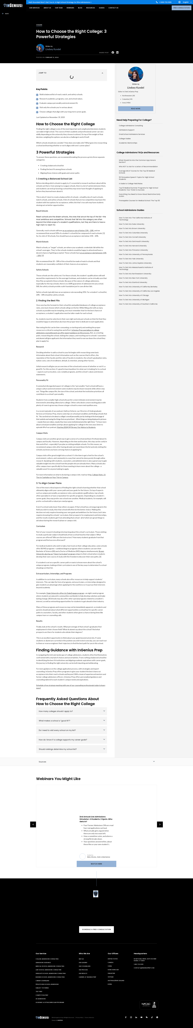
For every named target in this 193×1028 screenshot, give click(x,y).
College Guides (125, 138)
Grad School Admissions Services (132, 134)
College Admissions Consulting (131, 125)
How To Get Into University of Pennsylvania (136, 254)
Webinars (70, 8)
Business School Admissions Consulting (50, 977)
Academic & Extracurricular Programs (50, 1002)
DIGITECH (60, 1020)
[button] (113, 52)
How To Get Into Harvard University (133, 246)
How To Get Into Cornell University (132, 237)
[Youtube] (141, 1017)
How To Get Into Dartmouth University (134, 241)
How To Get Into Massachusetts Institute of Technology (136, 268)
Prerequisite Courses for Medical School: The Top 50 (139, 200)
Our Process (83, 970)
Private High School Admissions (47, 984)
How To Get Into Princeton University (133, 250)
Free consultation (181, 8)
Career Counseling (42, 981)
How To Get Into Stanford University (133, 282)
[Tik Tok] (152, 1017)
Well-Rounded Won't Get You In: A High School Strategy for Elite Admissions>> (60, 2)
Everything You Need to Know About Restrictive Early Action (139, 195)
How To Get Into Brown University (132, 228)
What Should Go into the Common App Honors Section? (137, 161)
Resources (90, 8)
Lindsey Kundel (53, 49)
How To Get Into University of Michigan (134, 300)
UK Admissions (41, 999)
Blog (80, 8)
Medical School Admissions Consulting (50, 966)
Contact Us (113, 8)
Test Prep (39, 991)
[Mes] (146, 1017)
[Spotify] (157, 1017)
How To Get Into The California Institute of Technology (135, 219)
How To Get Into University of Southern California (138, 304)
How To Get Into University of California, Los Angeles (139, 291)
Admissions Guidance (43, 962)
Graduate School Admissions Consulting (51, 973)
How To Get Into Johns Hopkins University (135, 263)
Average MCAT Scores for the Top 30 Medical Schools (137, 172)
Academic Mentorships (128, 143)
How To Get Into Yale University (131, 259)
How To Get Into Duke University (131, 224)
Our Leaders (83, 962)
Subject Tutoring (42, 988)
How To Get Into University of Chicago (134, 295)
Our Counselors (84, 966)
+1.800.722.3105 (165, 2)
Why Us (81, 959)
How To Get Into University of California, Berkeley (138, 287)
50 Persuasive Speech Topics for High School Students (136, 178)
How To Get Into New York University (133, 278)
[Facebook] (125, 1017)
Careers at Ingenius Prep (87, 977)
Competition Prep (42, 995)
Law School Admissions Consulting (48, 970)
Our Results (83, 973)
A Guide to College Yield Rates (130, 183)
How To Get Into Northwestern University (135, 274)
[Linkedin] (136, 1017)
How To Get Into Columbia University (133, 233)
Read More (135, 108)
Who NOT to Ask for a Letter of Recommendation (138, 166)
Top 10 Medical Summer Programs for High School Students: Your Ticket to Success (138, 189)
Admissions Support (126, 130)
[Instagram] (131, 1017)
